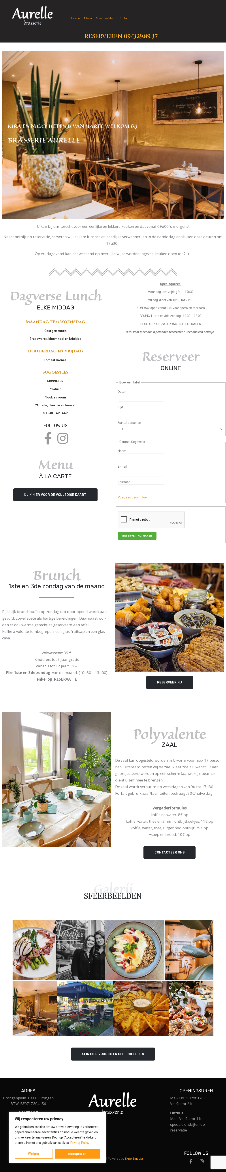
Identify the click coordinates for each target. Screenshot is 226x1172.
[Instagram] (62, 438)
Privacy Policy (79, 1142)
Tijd (120, 407)
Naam (122, 451)
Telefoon (124, 482)
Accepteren (77, 1153)
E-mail (122, 466)
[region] (57, 1137)
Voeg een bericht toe (132, 497)
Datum (122, 391)
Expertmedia (134, 1158)
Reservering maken (137, 535)
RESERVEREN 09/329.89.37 (121, 36)
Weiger (34, 1153)
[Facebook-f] (48, 438)
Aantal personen (129, 422)
